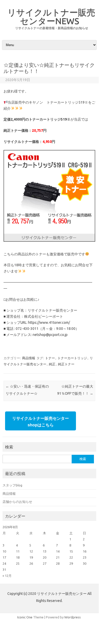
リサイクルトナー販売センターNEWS (51, 16)
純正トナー (66, 364)
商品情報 (28, 358)
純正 (52, 364)
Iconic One (24, 617)
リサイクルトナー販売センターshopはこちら (40, 421)
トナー (50, 358)
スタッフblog (12, 485)
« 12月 (7, 575)
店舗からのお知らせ (17, 501)
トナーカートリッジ (72, 358)
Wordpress (72, 617)
